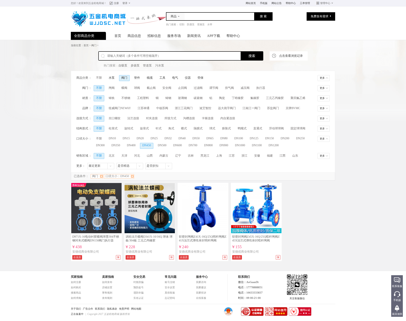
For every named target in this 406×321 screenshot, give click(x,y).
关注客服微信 (297, 298)
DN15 (126, 138)
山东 (295, 155)
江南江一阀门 (251, 108)
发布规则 (107, 298)
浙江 (244, 155)
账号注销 (170, 282)
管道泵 (147, 65)
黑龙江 (204, 155)
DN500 (162, 145)
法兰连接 (133, 118)
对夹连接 (152, 118)
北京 (112, 155)
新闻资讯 (194, 36)
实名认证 (138, 298)
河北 (137, 155)
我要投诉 (201, 292)
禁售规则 (107, 292)
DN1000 (240, 145)
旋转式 (128, 128)
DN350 (115, 145)
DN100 (238, 138)
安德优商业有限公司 (85, 251)
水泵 (112, 77)
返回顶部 (397, 314)
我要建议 (201, 287)
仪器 (188, 77)
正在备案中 (77, 314)
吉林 (191, 155)
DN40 (182, 138)
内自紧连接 (227, 118)
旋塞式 (144, 128)
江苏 (232, 155)
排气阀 (229, 87)
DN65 (210, 138)
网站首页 (251, 3)
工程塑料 (143, 98)
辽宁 (178, 155)
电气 (175, 77)
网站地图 (136, 308)
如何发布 (107, 282)
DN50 (196, 138)
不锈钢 (125, 98)
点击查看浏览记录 (291, 55)
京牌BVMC (293, 108)
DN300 (100, 145)
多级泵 (135, 65)
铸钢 (168, 98)
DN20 (140, 138)
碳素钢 (198, 98)
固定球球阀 (298, 128)
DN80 (224, 138)
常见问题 (171, 276)
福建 (270, 155)
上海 (219, 155)
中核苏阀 (162, 108)
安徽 (257, 155)
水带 (209, 24)
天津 (124, 155)
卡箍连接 (208, 118)
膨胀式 (226, 128)
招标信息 (154, 36)
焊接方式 (170, 118)
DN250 (300, 138)
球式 (212, 128)
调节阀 (213, 87)
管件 (137, 77)
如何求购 (76, 298)
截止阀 (151, 87)
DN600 (177, 145)
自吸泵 (122, 65)
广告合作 (88, 308)
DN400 (131, 145)
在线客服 (201, 298)
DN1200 (274, 145)
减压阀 (245, 87)
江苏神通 (144, 108)
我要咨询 (201, 282)
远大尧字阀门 (227, 108)
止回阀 (182, 87)
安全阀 (166, 87)
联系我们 (100, 308)
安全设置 (170, 287)
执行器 (260, 87)
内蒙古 (163, 155)
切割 (181, 24)
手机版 (263, 3)
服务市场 (174, 36)
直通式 (257, 128)
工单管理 (305, 3)
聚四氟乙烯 (298, 98)
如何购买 (76, 287)
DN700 (193, 145)
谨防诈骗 (138, 292)
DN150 (269, 138)
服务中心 (202, 276)
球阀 (137, 87)
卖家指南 (108, 276)
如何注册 (76, 282)
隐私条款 (112, 308)
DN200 (285, 138)
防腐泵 (191, 24)
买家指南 (77, 276)
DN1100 (257, 145)
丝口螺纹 (115, 118)
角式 (171, 128)
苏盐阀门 (273, 108)
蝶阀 (124, 87)
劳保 (200, 77)
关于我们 (76, 308)
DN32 (168, 138)
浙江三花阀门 (184, 108)
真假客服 (170, 292)
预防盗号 (138, 287)
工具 (162, 77)
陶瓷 (222, 98)
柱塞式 (113, 128)
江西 (282, 155)
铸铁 (112, 98)
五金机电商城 (96, 3)
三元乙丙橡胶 (275, 98)
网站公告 (277, 3)
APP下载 (213, 36)
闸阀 (112, 87)
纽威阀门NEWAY (120, 108)
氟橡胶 (254, 98)
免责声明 (124, 308)
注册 (116, 3)
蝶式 (184, 128)
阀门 (93, 45)
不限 (99, 77)
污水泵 (159, 65)
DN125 (254, 138)
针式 (159, 128)
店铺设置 (107, 287)
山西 (150, 155)
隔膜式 (198, 128)
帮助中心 (291, 3)
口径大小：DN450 (117, 176)
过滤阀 (198, 87)
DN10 (112, 138)
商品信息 (134, 36)
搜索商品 (76, 292)
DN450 (146, 145)
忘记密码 (170, 298)
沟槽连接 (189, 118)
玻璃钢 (182, 98)
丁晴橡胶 (238, 98)
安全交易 (139, 276)
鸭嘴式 (242, 128)
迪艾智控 (205, 108)
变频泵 (201, 24)
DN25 (154, 138)
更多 (322, 77)
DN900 (223, 145)
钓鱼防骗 (138, 282)
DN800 (208, 145)
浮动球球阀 (276, 128)
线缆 (150, 77)
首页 (117, 36)
